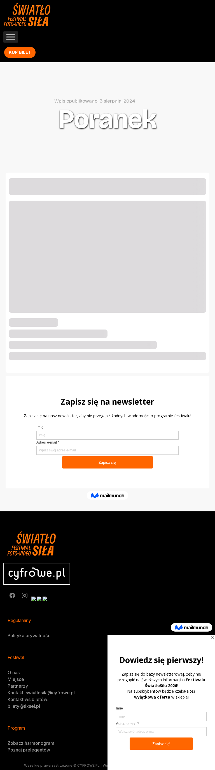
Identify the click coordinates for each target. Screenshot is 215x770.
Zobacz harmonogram (31, 743)
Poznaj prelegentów (29, 750)
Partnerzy (18, 686)
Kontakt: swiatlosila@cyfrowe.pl (41, 692)
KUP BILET (20, 52)
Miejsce (16, 679)
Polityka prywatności (30, 635)
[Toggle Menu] (10, 37)
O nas (14, 672)
